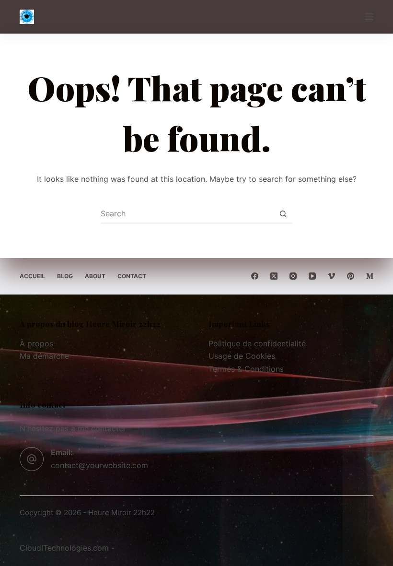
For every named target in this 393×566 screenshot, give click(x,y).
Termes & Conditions (246, 369)
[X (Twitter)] (273, 276)
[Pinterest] (350, 276)
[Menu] (369, 16)
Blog (65, 276)
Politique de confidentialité (257, 343)
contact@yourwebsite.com (99, 465)
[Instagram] (293, 276)
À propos (36, 343)
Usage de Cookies (241, 356)
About (95, 276)
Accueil (32, 276)
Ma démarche (44, 356)
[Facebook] (254, 276)
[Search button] (282, 213)
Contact (131, 276)
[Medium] (369, 276)
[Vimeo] (331, 276)
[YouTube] (312, 276)
